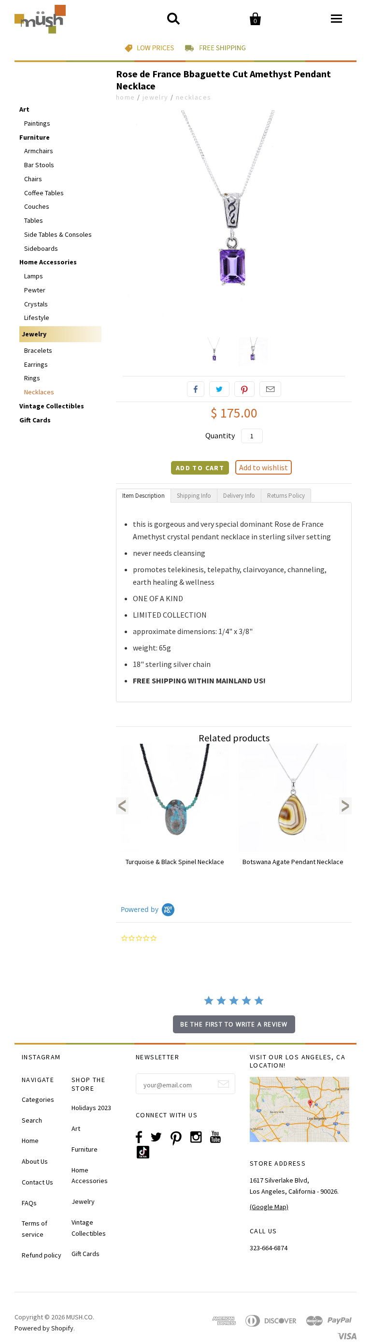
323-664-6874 (268, 1247)
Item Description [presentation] (143, 495)
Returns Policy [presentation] (286, 495)
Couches (36, 206)
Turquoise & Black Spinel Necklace (175, 861)
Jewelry (156, 97)
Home (125, 97)
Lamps (33, 276)
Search (32, 1120)
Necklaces (194, 97)
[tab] (143, 496)
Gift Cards (35, 420)
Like (195, 389)
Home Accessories (48, 262)
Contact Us (37, 1182)
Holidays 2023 (91, 1107)
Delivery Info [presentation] (239, 495)
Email (270, 389)
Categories (38, 1099)
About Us (35, 1161)
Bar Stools (39, 164)
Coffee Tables (44, 192)
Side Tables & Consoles (58, 234)
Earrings (36, 364)
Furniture (34, 137)
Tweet (219, 389)
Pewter (34, 290)
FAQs (29, 1203)
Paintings (37, 123)
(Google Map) (269, 1206)
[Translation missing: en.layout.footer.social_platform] (146, 1156)
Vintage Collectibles (51, 406)
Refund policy (41, 1255)
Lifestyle (36, 317)
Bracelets (38, 350)
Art (24, 109)
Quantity (220, 435)
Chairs (33, 178)
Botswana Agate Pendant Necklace (293, 861)
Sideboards (41, 248)
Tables (33, 220)
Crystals (36, 304)
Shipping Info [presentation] (194, 495)
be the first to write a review (234, 1024)
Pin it (244, 389)
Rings (32, 378)
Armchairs (38, 150)
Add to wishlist (263, 467)
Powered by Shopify (43, 1328)
